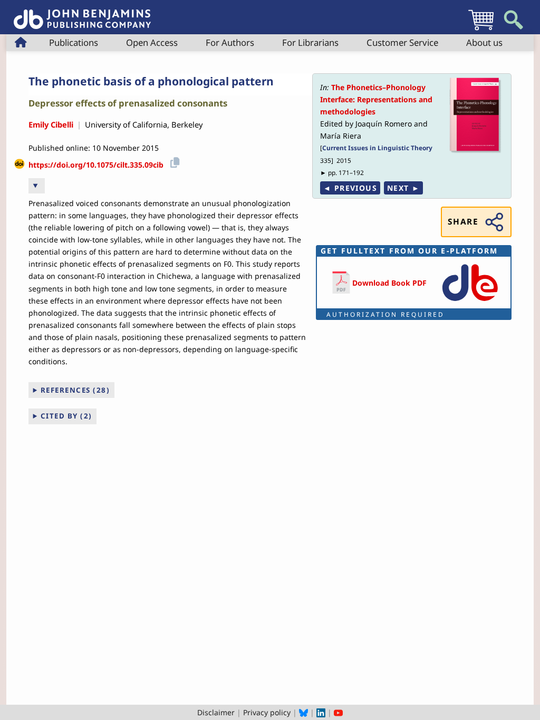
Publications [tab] (73, 42)
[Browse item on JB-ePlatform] (469, 302)
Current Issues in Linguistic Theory (377, 147)
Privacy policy (267, 712)
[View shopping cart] (481, 30)
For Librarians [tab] (310, 42)
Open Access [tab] (152, 42)
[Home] (82, 13)
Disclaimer (216, 712)
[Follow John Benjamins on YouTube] (338, 712)
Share (463, 221)
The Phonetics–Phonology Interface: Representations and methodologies (376, 99)
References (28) (75, 390)
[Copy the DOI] (173, 161)
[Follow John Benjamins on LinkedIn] (320, 712)
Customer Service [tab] (402, 42)
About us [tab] (484, 42)
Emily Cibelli (50, 124)
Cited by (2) (66, 416)
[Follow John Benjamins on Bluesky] (303, 712)
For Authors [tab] (230, 42)
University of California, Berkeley (143, 124)
